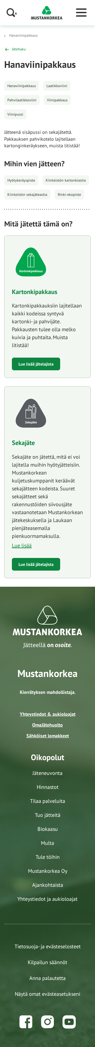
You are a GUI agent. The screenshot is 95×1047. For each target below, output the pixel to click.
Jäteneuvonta (47, 773)
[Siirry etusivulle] (47, 12)
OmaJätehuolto (47, 725)
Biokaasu (47, 829)
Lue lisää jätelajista (36, 364)
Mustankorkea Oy (47, 871)
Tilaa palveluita (47, 801)
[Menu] (81, 12)
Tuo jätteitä (47, 815)
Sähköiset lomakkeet (47, 736)
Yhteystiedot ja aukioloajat (47, 899)
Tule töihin (48, 857)
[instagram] (47, 1022)
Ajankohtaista (47, 885)
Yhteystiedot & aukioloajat (47, 714)
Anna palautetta (47, 978)
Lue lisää (22, 545)
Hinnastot (48, 787)
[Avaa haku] (12, 12)
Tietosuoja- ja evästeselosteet (48, 946)
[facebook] (25, 1022)
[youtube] (69, 1022)
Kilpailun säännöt (47, 962)
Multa (47, 843)
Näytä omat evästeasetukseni (47, 994)
